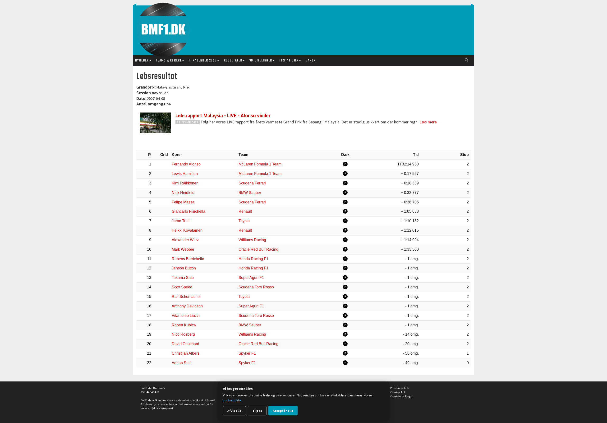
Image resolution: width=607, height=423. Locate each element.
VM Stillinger (260, 60)
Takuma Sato (183, 278)
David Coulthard (185, 344)
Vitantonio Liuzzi (186, 316)
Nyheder (142, 60)
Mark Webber (183, 249)
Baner (311, 60)
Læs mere (428, 122)
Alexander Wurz (185, 240)
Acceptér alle (283, 411)
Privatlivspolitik (399, 388)
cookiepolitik (232, 400)
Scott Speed (182, 287)
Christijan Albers (185, 353)
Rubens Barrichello (188, 259)
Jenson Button (184, 268)
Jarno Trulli (181, 221)
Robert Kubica (184, 325)
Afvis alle (234, 411)
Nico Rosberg (183, 334)
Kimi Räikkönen (185, 183)
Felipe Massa (183, 202)
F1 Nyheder (187, 122)
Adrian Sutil (181, 363)
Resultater (233, 60)
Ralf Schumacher (186, 297)
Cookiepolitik (398, 392)
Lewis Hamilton (185, 174)
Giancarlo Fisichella (188, 211)
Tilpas (257, 411)
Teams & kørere (169, 60)
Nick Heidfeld (183, 193)
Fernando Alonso (186, 164)
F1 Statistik (289, 60)
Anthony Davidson (187, 306)
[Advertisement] (305, 25)
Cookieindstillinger (401, 396)
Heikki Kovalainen (187, 230)
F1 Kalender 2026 (202, 60)
